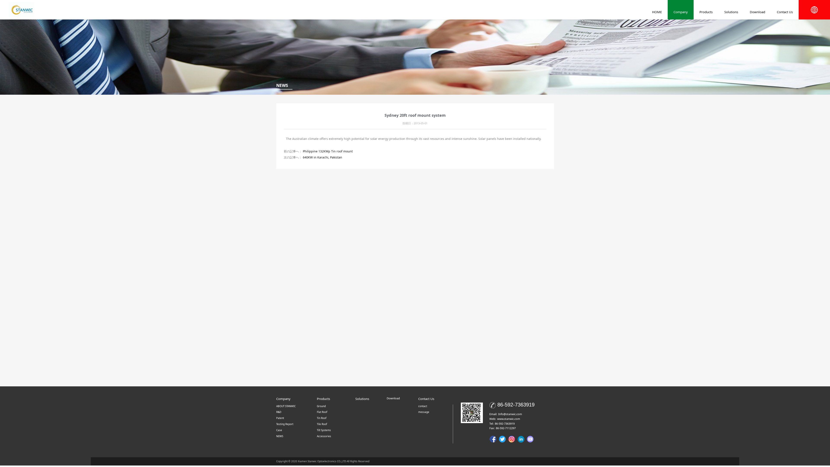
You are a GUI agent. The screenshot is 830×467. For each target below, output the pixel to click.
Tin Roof (321, 418)
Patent (280, 418)
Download (757, 12)
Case (279, 430)
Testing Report (284, 424)
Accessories (324, 436)
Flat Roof (322, 412)
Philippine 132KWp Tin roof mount (328, 151)
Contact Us (785, 12)
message (423, 412)
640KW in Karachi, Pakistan (322, 157)
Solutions (731, 12)
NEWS (279, 436)
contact (422, 406)
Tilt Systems (324, 430)
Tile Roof (322, 424)
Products (706, 12)
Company (681, 12)
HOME (657, 12)
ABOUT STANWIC (286, 406)
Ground (321, 406)
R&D (278, 412)
